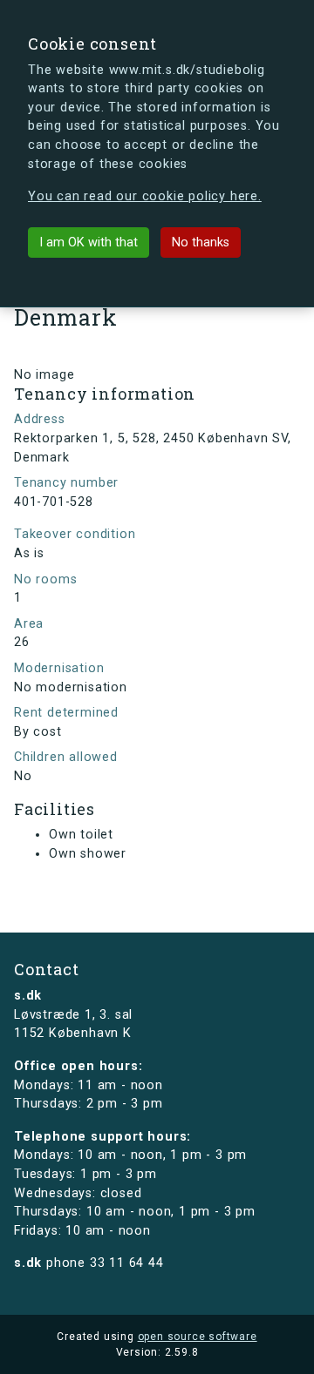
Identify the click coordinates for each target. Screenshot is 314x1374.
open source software (197, 1336)
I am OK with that (88, 242)
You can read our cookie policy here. (145, 196)
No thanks (200, 242)
